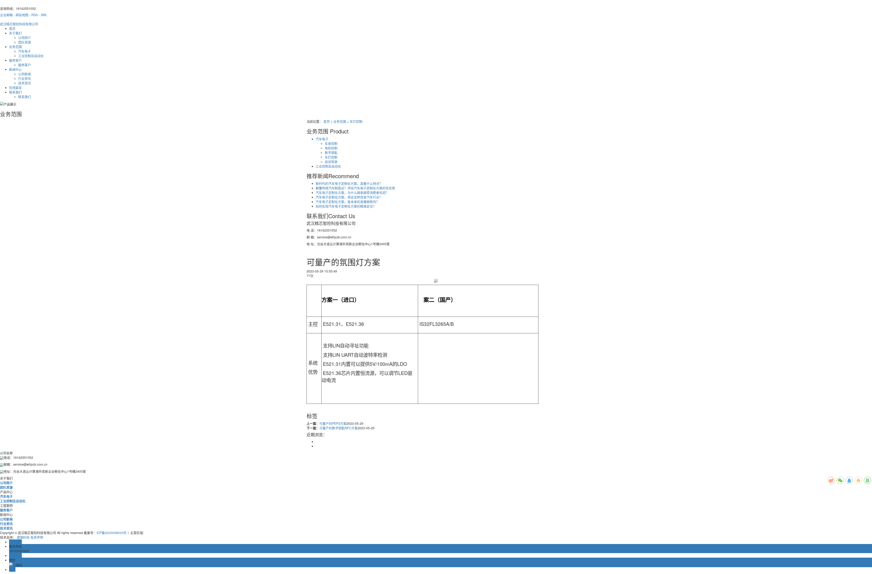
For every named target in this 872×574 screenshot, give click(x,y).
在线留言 (15, 87)
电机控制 (331, 148)
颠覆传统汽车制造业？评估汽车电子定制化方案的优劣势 (355, 188)
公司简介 (24, 37)
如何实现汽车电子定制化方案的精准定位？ (346, 206)
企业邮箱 (6, 14)
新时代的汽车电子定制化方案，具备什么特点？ (349, 183)
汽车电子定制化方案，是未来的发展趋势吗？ (347, 201)
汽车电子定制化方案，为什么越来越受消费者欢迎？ (352, 192)
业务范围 (15, 46)
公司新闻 (24, 74)
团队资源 (24, 42)
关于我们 (15, 33)
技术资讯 (24, 83)
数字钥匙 (331, 152)
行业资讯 (24, 78)
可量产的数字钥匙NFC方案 (338, 428)
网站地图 (22, 14)
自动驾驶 (331, 161)
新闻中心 (15, 69)
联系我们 (15, 92)
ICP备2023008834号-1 (113, 532)
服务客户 (15, 60)
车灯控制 (356, 121)
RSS (34, 14)
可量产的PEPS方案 (333, 423)
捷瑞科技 (23, 537)
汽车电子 (24, 51)
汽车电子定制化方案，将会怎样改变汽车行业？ (349, 197)
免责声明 (36, 537)
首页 (12, 28)
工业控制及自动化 (31, 55)
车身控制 (331, 143)
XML (44, 14)
